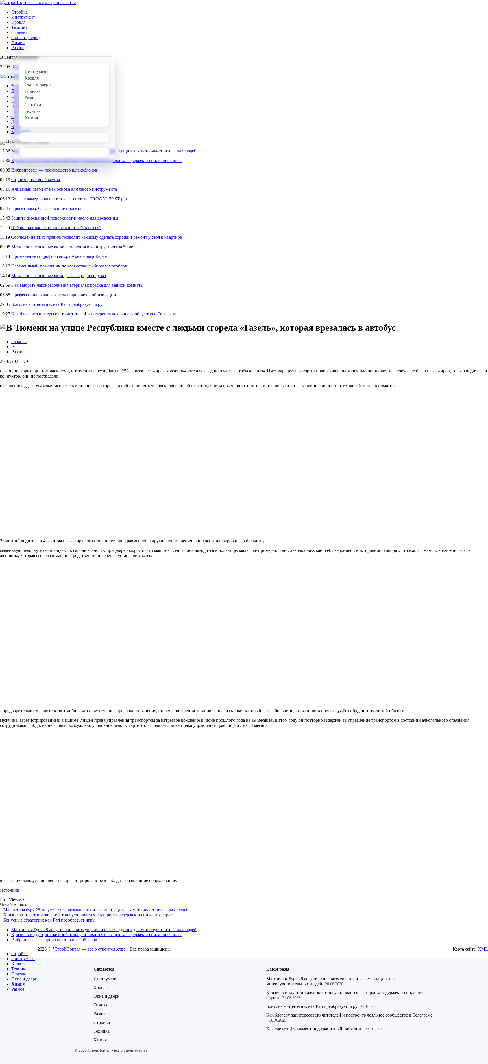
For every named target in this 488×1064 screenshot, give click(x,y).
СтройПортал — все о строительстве (89, 949)
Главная (19, 341)
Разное (17, 47)
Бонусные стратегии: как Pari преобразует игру (57, 304)
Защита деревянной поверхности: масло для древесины (64, 218)
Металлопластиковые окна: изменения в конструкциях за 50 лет (73, 246)
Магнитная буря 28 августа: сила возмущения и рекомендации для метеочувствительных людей (96, 909)
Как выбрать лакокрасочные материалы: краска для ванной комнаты (77, 285)
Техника (19, 27)
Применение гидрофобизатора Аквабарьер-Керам (59, 256)
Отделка (19, 32)
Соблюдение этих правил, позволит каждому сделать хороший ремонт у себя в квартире (96, 237)
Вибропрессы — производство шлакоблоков (54, 170)
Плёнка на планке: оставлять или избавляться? (56, 227)
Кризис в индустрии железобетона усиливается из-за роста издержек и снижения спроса (89, 914)
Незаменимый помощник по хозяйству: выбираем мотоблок (69, 266)
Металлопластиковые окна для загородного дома (58, 275)
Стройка (19, 12)
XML (483, 949)
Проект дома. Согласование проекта (46, 208)
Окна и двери (24, 37)
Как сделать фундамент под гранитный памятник (314, 1028)
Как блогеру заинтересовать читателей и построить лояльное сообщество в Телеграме (94, 313)
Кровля (18, 22)
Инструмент (23, 17)
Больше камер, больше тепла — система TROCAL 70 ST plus (69, 198)
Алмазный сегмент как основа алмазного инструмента (64, 189)
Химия (18, 42)
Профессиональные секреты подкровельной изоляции (63, 294)
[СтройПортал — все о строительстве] (38, 2)
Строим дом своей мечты (35, 179)
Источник (9, 890)
